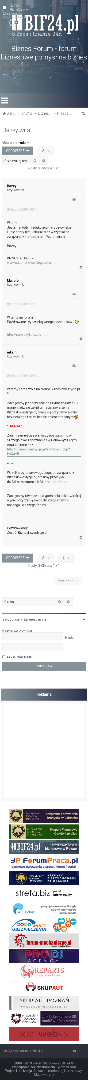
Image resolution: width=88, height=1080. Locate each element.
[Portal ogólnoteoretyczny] (44, 894)
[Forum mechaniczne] (44, 940)
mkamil (25, 143)
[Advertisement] (44, 750)
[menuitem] (15, 6)
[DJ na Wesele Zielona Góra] (44, 956)
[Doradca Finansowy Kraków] (44, 831)
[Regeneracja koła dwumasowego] (44, 971)
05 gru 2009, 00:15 (24, 209)
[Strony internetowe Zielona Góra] (44, 909)
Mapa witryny (44, 1074)
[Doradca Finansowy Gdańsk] (44, 816)
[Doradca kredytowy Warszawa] (44, 1018)
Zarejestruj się (35, 619)
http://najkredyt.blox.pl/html (27, 334)
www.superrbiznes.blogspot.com (31, 263)
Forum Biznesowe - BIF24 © (53, 1063)
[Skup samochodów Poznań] (44, 1003)
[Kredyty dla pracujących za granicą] (44, 878)
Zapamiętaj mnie (19, 656)
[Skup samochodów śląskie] (44, 987)
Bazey (11, 186)
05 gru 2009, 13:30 (24, 304)
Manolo (13, 280)
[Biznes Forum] (44, 24)
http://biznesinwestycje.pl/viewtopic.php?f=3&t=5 (38, 451)
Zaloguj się (11, 619)
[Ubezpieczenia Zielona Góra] (44, 925)
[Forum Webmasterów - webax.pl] (44, 1034)
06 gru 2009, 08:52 (24, 376)
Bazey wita (16, 130)
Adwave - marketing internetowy (57, 1071)
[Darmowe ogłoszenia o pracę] (44, 862)
